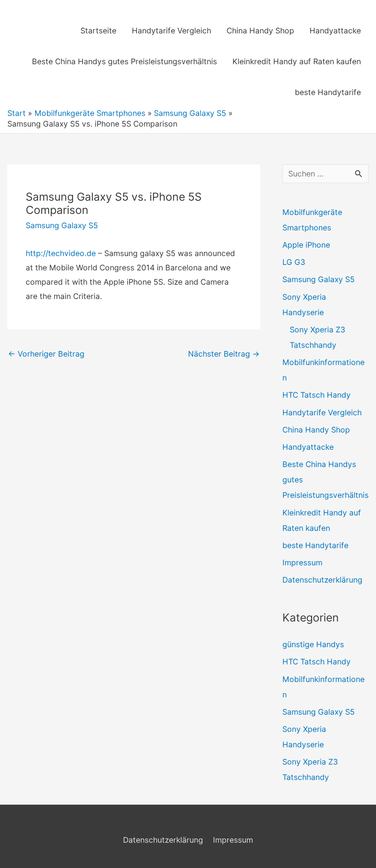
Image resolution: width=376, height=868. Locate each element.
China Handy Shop (260, 30)
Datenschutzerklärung (322, 579)
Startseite (98, 30)
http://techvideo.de (61, 253)
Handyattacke (335, 30)
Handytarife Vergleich (171, 30)
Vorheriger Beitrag (46, 353)
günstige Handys (313, 644)
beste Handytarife (328, 92)
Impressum (302, 562)
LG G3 (293, 262)
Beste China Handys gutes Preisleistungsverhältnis (124, 61)
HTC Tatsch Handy (316, 395)
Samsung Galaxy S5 (62, 225)
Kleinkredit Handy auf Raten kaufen (296, 61)
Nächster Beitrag (224, 353)
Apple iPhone (306, 244)
